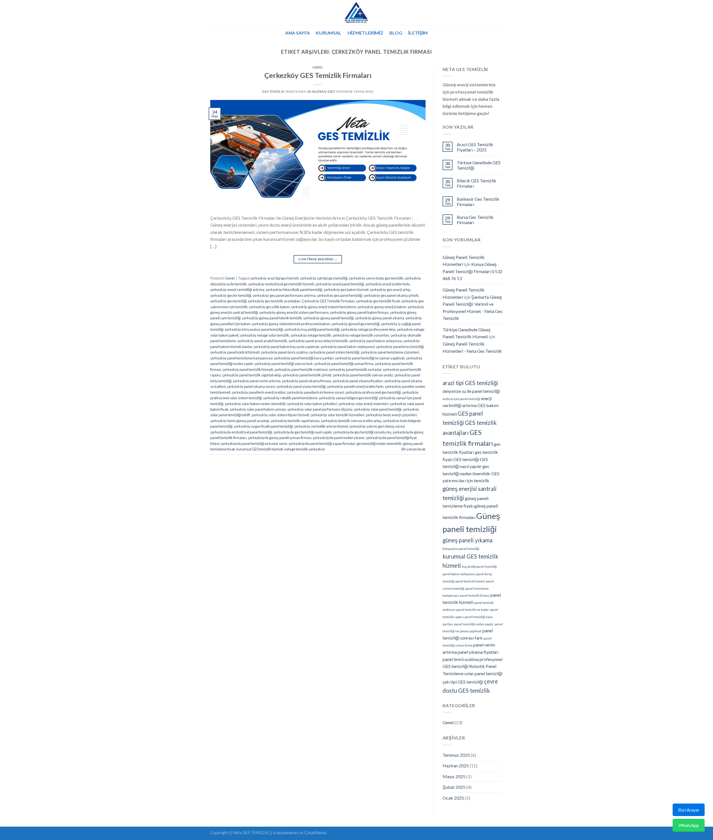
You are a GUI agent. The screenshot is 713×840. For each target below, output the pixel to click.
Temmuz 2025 (456, 755)
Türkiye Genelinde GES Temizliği (478, 165)
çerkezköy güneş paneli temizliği (328, 318)
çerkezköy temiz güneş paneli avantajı (239, 420)
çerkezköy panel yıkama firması (306, 381)
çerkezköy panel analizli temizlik (262, 341)
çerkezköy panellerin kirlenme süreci (315, 392)
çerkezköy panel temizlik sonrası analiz (363, 375)
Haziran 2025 (456, 765)
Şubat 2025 (454, 787)
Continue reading (318, 259)
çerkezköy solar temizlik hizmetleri (337, 415)
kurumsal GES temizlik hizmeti (259, 449)
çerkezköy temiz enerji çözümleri (391, 415)
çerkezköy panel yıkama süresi (251, 386)
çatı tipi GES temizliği (463, 681)
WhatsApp (688, 825)
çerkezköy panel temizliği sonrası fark (284, 363)
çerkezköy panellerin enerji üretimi (258, 392)
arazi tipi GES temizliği (470, 382)
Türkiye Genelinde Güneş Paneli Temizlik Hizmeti (466, 333)
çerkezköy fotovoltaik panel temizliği (294, 289)
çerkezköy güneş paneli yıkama (379, 318)
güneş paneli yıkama (467, 540)
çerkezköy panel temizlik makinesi (301, 369)
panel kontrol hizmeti (470, 581)
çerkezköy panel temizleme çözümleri (390, 352)
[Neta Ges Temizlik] (357, 12)
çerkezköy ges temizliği (228, 301)
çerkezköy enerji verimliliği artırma (237, 289)
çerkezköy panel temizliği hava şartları (304, 358)
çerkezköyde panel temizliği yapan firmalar (322, 443)
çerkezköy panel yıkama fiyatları (358, 381)
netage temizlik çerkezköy (304, 449)
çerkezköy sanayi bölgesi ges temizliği (348, 398)
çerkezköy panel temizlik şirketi (306, 375)
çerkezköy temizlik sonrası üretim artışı (351, 420)
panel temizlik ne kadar (472, 609)
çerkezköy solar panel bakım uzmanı (258, 409)
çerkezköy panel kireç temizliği (400, 346)
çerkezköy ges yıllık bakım (269, 307)
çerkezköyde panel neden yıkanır (338, 437)
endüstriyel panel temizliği (461, 399)
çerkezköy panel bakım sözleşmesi (348, 346)
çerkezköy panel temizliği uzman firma (343, 363)
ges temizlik (273, 91)
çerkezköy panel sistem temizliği (334, 352)
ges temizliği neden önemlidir (379, 443)
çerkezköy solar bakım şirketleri (312, 403)
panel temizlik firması (475, 595)
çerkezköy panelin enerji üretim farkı (355, 386)
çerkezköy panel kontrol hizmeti (235, 352)
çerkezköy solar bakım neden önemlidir (255, 403)
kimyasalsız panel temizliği (461, 548)
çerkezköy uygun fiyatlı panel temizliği (263, 426)
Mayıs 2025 (454, 776)
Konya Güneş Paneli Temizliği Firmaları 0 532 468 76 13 (472, 271)
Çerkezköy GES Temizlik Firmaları (318, 75)
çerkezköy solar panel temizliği (377, 409)
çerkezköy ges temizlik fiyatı (378, 301)
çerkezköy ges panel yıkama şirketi (391, 295)
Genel (317, 67)
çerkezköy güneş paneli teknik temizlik (272, 318)
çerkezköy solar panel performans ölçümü (319, 409)
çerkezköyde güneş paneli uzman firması (279, 437)
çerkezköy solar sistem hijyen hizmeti (280, 415)
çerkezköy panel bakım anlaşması (375, 341)
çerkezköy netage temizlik (310, 335)
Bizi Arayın (688, 809)
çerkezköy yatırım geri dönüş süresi (377, 426)
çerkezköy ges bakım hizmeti (346, 289)
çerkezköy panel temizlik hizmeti (248, 369)
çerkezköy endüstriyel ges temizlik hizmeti (281, 284)
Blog (395, 32)
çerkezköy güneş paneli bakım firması (359, 312)
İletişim (418, 32)
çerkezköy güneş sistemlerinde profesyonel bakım (291, 324)
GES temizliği (466, 459)
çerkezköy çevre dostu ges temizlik (376, 278)
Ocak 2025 (453, 797)
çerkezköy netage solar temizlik (264, 335)
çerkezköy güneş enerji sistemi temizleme (323, 307)
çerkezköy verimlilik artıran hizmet (321, 426)
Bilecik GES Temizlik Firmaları (476, 183)
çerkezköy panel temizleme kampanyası (241, 358)
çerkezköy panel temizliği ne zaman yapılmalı (370, 358)
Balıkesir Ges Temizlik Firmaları (478, 201)
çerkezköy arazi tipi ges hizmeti (274, 278)
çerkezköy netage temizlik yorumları (361, 335)
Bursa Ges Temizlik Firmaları (475, 219)
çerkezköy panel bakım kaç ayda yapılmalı (286, 346)
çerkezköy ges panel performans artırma (284, 295)
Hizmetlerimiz (365, 32)
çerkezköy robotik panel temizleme (290, 398)
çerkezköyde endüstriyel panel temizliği (241, 432)
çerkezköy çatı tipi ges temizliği (324, 278)
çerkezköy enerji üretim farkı (387, 284)
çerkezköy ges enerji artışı (390, 289)
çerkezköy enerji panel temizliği (339, 284)
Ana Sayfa (297, 32)
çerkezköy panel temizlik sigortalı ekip (251, 375)
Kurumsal (328, 32)
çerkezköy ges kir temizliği (230, 295)
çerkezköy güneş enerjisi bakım (381, 307)
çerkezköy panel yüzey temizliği (301, 386)
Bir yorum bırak (414, 449)
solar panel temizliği (483, 673)
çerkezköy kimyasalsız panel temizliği (254, 329)
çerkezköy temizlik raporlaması (295, 420)
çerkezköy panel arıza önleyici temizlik (318, 341)
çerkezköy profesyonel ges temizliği (373, 392)
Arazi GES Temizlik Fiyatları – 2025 (475, 147)
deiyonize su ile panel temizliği (471, 391)
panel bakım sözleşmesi (459, 574)
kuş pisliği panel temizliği (479, 566)
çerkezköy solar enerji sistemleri (363, 403)
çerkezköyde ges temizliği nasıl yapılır (303, 432)
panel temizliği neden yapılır (474, 624)
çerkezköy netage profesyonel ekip (368, 329)
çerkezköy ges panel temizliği (339, 295)
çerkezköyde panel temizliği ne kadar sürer (254, 443)
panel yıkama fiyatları (478, 652)
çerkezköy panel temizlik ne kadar (355, 369)
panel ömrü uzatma (461, 659)
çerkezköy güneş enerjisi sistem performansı (294, 312)
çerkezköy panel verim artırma (256, 381)
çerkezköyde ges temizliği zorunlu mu (362, 432)
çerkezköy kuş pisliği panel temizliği (312, 329)
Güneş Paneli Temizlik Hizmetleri (464, 260)
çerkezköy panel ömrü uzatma (284, 352)
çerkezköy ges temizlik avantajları (274, 301)
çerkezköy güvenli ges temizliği (355, 324)
